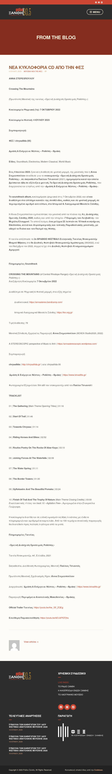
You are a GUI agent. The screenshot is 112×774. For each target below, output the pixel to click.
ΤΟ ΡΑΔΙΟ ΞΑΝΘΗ (66, 686)
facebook (96, 2)
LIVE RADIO (63, 682)
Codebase (98, 770)
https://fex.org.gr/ (65, 312)
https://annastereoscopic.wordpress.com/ (77, 343)
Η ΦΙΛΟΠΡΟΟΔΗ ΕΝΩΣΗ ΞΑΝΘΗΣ (73, 690)
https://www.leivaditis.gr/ (74, 374)
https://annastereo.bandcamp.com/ (45, 302)
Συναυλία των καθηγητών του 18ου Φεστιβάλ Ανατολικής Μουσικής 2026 (28, 725)
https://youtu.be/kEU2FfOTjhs (54, 617)
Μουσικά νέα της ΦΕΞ (33, 71)
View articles (30, 641)
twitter (102, 2)
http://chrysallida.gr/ (31, 364)
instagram (99, 2)
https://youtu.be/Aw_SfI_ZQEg (48, 607)
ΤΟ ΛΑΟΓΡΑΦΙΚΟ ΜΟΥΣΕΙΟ (70, 694)
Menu (96, 12)
